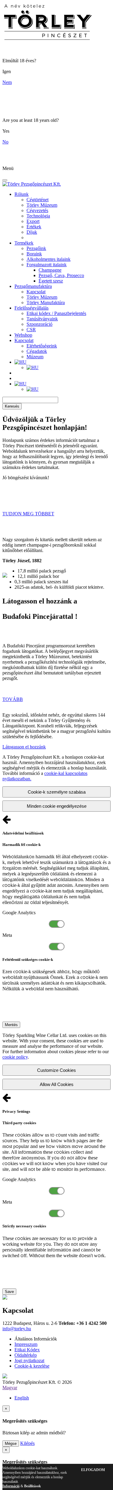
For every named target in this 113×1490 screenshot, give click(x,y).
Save (9, 1291)
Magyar (9, 1387)
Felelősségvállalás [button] (31, 307)
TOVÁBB (12, 699)
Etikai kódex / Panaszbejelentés (56, 313)
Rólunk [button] (21, 194)
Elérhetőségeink (42, 345)
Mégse (11, 1443)
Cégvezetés (37, 210)
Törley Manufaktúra (46, 302)
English (21, 1397)
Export (33, 221)
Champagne (50, 270)
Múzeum (35, 356)
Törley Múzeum (42, 205)
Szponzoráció (39, 324)
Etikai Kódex (27, 1349)
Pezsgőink (36, 248)
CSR (31, 329)
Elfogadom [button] (93, 1470)
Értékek (34, 226)
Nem (7, 82)
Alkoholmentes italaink (49, 259)
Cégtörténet (38, 199)
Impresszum (25, 1344)
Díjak (32, 232)
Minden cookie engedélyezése (56, 806)
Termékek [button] (23, 242)
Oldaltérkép (25, 1355)
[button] (20, 362)
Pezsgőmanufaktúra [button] (33, 286)
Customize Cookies (56, 1070)
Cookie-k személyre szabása (57, 791)
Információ (11, 1486)
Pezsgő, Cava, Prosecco (61, 275)
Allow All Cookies (57, 1084)
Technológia (38, 215)
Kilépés (27, 1443)
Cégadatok (37, 351)
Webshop (23, 335)
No (5, 141)
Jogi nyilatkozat (29, 1360)
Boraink (34, 253)
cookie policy (15, 1057)
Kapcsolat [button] (23, 340)
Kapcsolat (36, 291)
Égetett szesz (51, 280)
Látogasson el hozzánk (24, 746)
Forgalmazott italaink (47, 264)
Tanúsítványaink (42, 318)
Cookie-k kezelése (31, 1365)
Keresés (12, 406)
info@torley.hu (16, 1328)
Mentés (11, 1025)
